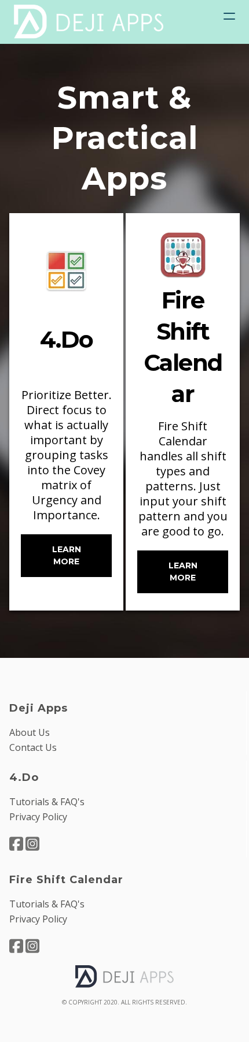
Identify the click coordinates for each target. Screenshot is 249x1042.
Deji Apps (38, 708)
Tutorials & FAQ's (47, 801)
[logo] (89, 22)
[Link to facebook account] (16, 843)
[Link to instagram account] (32, 843)
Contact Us (33, 747)
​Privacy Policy (38, 816)
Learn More (183, 571)
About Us (29, 732)
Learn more (66, 555)
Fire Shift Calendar (66, 879)
